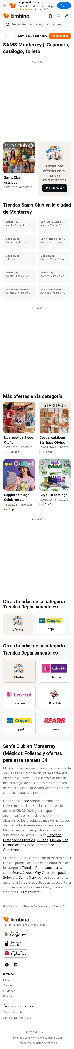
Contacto (9, 985)
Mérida (55, 840)
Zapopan (54, 835)
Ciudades (9, 991)
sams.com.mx (31, 892)
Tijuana (42, 840)
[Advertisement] (37, 100)
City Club (42, 872)
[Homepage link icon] (4, 906)
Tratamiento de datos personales (37, 1043)
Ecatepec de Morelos (19, 840)
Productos (10, 996)
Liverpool (57, 872)
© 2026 (37, 1032)
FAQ (6, 980)
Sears (16, 872)
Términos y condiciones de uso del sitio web (37, 1037)
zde (26, 801)
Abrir (64, 5)
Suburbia (10, 877)
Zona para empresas (17, 1018)
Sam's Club (27, 877)
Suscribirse (62, 35)
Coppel (28, 872)
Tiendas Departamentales (42, 867)
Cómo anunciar (13, 1012)
